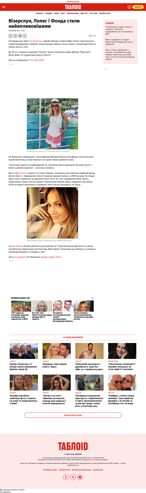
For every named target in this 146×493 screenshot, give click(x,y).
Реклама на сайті (50, 470)
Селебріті (39, 13)
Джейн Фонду (16, 246)
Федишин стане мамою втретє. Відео (55, 365)
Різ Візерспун (36, 41)
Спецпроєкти (104, 13)
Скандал (48, 13)
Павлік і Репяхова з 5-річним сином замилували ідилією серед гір (23, 367)
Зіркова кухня (72, 13)
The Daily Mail (36, 60)
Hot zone (93, 13)
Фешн (56, 13)
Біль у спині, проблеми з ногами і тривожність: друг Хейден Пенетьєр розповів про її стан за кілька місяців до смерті (120, 55)
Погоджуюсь (5, 492)
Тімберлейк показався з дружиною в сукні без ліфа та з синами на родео (89, 367)
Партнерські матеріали (81, 470)
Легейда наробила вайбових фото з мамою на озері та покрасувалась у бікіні (23, 399)
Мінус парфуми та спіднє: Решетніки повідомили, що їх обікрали (119, 42)
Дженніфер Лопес (52, 257)
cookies (21, 490)
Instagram (21, 257)
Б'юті (63, 13)
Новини (110, 23)
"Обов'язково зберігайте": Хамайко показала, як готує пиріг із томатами (122, 367)
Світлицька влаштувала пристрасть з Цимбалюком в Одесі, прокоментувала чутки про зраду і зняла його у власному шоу (89, 400)
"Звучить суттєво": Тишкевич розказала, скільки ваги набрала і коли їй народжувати (54, 399)
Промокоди (98, 470)
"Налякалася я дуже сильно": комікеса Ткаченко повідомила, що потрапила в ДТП (119, 30)
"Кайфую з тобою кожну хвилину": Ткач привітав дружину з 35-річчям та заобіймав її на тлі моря (121, 399)
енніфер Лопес (19, 173)
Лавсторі (84, 13)
